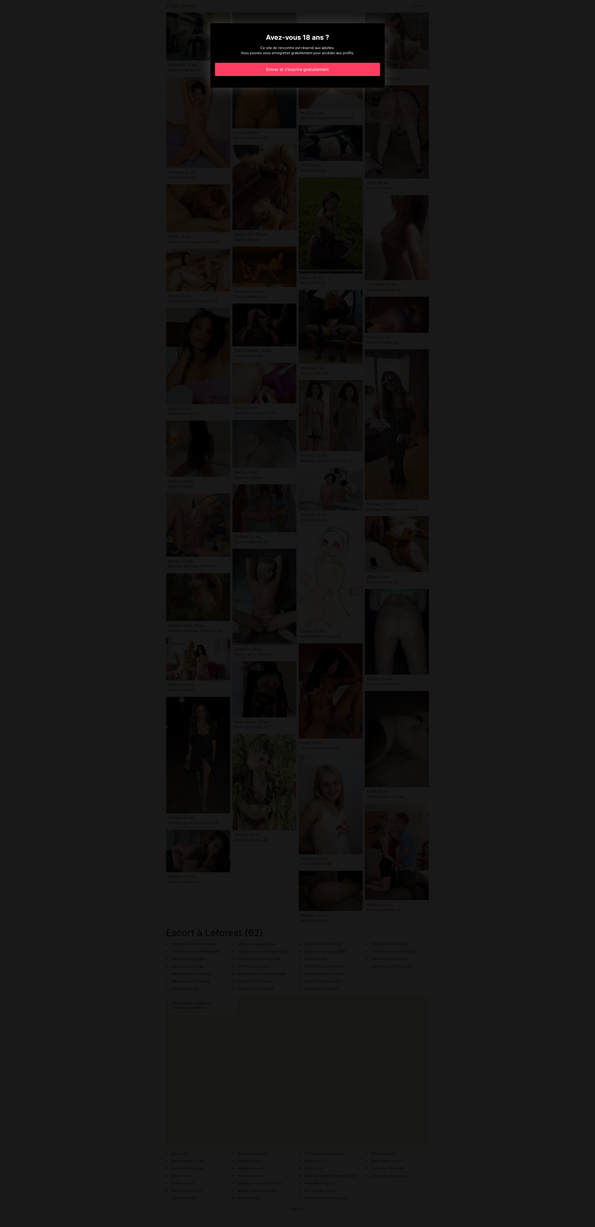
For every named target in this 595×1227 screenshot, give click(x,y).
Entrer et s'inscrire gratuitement (297, 69)
